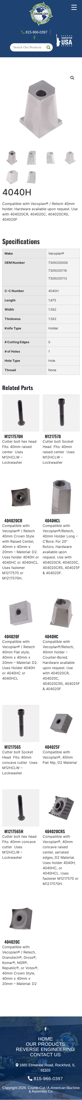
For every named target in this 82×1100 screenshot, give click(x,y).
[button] (72, 78)
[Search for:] (31, 47)
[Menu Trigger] (74, 7)
